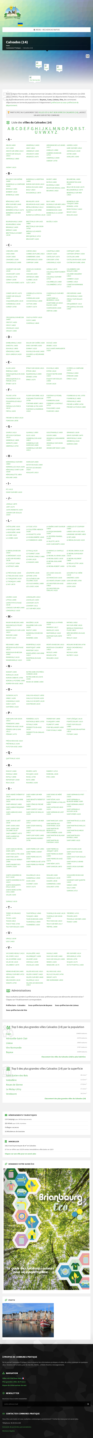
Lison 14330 (71, 586)
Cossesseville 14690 (34, 301)
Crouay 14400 (11, 331)
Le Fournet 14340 (32, 553)
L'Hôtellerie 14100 (13, 526)
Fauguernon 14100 (13, 398)
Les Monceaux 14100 (54, 578)
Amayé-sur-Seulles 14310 (13, 155)
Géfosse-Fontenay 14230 (13, 436)
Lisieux (9, 1043)
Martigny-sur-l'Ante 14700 (54, 637)
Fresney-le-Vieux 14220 (14, 418)
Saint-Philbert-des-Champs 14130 (13, 865)
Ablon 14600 (11, 145)
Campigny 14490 (32, 262)
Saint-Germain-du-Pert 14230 (75, 795)
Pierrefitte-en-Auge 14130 (34, 728)
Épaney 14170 (11, 384)
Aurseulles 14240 (73, 151)
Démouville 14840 (12, 351)
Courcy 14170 (31, 307)
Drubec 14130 (51, 345)
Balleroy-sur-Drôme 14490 (14, 180)
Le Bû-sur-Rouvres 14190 (13, 559)
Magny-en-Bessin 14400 (14, 622)
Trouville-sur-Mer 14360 (76, 919)
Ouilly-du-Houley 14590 (35, 695)
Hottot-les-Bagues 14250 (33, 469)
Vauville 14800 (51, 953)
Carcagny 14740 (52, 259)
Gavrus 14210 (11, 432)
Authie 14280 (71, 154)
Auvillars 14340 (73, 157)
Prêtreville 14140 (13, 744)
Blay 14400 (50, 201)
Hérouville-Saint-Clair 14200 (14, 470)
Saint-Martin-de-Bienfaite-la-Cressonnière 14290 (54, 830)
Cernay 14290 (11, 280)
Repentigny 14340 (12, 780)
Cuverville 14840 (32, 323)
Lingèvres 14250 (73, 578)
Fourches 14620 (52, 411)
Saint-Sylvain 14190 (74, 849)
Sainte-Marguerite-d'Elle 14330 (13, 886)
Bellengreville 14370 (75, 190)
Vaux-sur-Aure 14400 (54, 956)
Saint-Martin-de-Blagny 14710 (55, 836)
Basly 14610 (30, 190)
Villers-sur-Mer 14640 (34, 977)
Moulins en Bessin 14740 (76, 644)
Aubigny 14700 (51, 161)
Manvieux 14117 (52, 627)
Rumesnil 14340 (52, 774)
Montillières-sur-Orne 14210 (35, 654)
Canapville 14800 (52, 251)
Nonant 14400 (11, 672)
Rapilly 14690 (11, 777)
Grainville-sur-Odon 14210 (54, 444)
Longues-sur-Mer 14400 (15, 607)
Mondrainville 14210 (14, 660)
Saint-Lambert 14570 (14, 833)
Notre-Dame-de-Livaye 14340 (34, 678)
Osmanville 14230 (12, 701)
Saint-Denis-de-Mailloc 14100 (35, 813)
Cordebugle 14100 (13, 304)
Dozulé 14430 (51, 343)
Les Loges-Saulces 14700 (53, 574)
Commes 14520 (72, 282)
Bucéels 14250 (51, 221)
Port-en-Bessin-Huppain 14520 (76, 730)
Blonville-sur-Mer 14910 (55, 204)
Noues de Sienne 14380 (34, 682)
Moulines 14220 (52, 658)
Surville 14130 (11, 901)
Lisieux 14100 (71, 583)
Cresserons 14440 (74, 293)
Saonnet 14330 (32, 884)
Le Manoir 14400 (32, 562)
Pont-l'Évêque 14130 (74, 719)
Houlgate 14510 (32, 472)
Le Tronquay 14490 (13, 581)
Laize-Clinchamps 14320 (55, 544)
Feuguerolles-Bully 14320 (14, 402)
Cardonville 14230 (53, 262)
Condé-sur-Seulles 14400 (13, 297)
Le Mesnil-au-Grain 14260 (55, 555)
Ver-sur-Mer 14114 (74, 953)
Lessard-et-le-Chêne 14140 (74, 574)
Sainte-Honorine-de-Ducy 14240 (14, 876)
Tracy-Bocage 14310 (54, 921)
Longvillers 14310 (33, 597)
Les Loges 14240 (32, 586)
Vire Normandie (14, 1047)
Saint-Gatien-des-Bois (17, 1075)
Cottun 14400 (31, 304)
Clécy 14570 (30, 282)
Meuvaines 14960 (12, 644)
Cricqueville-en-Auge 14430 (75, 308)
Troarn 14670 (72, 916)
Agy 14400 (10, 148)
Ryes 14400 (50, 777)
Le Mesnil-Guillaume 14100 (54, 562)
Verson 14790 (72, 959)
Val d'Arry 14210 (12, 956)
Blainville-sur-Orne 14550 (34, 211)
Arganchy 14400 (32, 154)
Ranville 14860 (11, 774)
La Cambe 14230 (12, 538)
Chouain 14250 (31, 274)
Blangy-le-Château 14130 (35, 215)
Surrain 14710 (72, 891)
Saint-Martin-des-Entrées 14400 (73, 836)
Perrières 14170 (32, 719)
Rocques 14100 (32, 774)
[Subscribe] (88, 1404)
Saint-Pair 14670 (12, 857)
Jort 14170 (10, 507)
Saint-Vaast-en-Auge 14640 (74, 853)
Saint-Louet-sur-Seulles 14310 (35, 831)
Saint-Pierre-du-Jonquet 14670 (52, 850)
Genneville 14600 (12, 440)
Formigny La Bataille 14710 (54, 404)
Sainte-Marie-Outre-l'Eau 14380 (14, 891)
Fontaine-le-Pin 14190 (34, 406)
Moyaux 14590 (72, 652)
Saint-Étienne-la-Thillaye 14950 (56, 803)
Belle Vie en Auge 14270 (75, 187)
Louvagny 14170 (32, 603)
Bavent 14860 (51, 179)
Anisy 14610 (30, 148)
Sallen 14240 (11, 895)
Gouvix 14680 (51, 435)
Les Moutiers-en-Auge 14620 (54, 584)
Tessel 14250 (11, 918)
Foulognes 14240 (53, 408)
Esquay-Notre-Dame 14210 (54, 375)
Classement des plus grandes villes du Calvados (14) (65, 1098)
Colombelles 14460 (54, 282)
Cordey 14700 (11, 307)
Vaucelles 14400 (32, 965)
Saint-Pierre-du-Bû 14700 (35, 861)
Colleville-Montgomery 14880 (55, 273)
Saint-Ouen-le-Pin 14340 (15, 854)
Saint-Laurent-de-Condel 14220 (12, 837)
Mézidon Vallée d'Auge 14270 (14, 648)
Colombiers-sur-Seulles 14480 (73, 270)
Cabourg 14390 (12, 251)
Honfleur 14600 (32, 462)
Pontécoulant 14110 (75, 721)
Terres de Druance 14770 (13, 914)
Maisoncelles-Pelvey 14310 (14, 626)
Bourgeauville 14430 (14, 221)
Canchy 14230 (51, 254)
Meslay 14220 (72, 638)
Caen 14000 (10, 254)
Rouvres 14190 (32, 783)
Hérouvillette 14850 (14, 474)
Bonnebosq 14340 (53, 207)
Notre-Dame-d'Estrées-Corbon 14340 (35, 673)
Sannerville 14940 (33, 878)
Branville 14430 (12, 227)
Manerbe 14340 (32, 638)
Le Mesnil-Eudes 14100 (54, 558)
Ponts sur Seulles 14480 (74, 725)
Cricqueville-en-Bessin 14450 (15, 318)
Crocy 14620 (11, 325)
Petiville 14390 (31, 724)
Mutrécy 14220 (72, 655)
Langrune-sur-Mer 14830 (76, 534)
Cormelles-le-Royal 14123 (34, 294)
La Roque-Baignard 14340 (54, 532)
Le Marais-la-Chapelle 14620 (55, 552)
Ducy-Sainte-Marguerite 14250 (55, 349)
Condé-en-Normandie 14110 (75, 285)
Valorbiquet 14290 (33, 956)
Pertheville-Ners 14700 (35, 721)
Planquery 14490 (53, 721)
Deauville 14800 (12, 348)
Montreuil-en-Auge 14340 (33, 659)
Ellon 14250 (10, 368)
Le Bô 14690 (71, 537)
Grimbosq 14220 (73, 441)
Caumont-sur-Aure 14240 (13, 270)
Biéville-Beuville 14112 (34, 207)
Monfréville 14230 (33, 644)
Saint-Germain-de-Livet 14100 (55, 813)
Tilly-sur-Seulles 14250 (15, 927)
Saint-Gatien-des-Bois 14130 (54, 808)
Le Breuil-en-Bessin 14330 (13, 552)
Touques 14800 (32, 916)
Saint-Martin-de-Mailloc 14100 (76, 827)
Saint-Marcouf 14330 (54, 821)
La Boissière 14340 (13, 532)
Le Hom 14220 (31, 559)
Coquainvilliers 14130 (14, 301)
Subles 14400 (72, 885)
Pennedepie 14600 (12, 723)
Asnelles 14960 (52, 150)
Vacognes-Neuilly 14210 (15, 953)
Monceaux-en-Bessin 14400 (14, 653)
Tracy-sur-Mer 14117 (54, 924)
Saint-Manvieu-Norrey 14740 (34, 839)
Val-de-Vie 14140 (12, 962)
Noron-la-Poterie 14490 (15, 680)
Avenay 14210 (11, 167)
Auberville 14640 (52, 158)
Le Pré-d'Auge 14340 (13, 573)
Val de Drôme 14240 (13, 959)
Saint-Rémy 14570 (52, 864)
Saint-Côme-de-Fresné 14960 (34, 805)
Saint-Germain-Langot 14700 (75, 805)
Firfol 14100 (11, 411)
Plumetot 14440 (52, 724)
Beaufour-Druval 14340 (55, 188)
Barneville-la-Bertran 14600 (35, 180)
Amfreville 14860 (12, 159)
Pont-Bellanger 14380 (55, 727)
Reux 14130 (10, 783)
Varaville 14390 (32, 962)
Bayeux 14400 (51, 182)
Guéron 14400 (72, 444)
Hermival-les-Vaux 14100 (15, 467)
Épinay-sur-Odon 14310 (35, 368)
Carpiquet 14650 (73, 251)
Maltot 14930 (31, 630)
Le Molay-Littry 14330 (75, 563)
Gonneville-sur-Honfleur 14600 (32, 444)
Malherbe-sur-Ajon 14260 (34, 626)
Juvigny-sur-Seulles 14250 (14, 514)
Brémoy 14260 (11, 230)
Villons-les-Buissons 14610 (34, 984)
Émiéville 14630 (11, 371)
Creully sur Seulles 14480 (74, 300)
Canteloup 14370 (53, 257)
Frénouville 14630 (74, 401)
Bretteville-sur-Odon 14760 (34, 227)
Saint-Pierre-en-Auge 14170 (54, 860)
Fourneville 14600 (74, 398)
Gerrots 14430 (11, 443)
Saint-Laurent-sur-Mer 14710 (35, 822)
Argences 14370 (32, 157)
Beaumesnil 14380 (73, 179)
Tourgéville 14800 (33, 922)
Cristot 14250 (11, 322)
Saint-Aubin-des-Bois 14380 (14, 813)
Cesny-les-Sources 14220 (33, 270)
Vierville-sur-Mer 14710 (15, 974)
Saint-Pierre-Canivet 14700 (34, 853)
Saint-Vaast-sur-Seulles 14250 (76, 858)
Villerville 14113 (32, 980)
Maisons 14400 (11, 635)
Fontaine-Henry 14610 (34, 403)
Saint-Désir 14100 (53, 799)
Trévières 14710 (73, 913)
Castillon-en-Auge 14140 (76, 259)
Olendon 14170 (12, 695)
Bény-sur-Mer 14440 (13, 204)
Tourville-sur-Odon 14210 (54, 917)
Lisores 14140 (11, 597)
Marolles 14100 (52, 630)
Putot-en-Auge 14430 (14, 746)
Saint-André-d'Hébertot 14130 (15, 795)
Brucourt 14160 (32, 239)
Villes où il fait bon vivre (12, 1378)
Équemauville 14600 (33, 374)
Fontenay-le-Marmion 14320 (34, 410)
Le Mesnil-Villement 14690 (74, 559)
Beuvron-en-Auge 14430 (35, 204)
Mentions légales (8, 1431)
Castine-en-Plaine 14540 (76, 262)
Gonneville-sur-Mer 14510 (34, 449)
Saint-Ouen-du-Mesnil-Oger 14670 (14, 850)
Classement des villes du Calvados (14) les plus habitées (63, 1057)
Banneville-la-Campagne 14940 (15, 185)
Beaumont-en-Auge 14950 (74, 183)
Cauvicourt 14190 (13, 274)
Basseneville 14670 (33, 193)
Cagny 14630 (11, 257)
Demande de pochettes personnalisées (16, 1427)
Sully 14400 (71, 888)
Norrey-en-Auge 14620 (14, 683)
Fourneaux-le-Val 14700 (76, 395)
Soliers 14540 (51, 881)
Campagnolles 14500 (34, 259)
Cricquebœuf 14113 (74, 304)
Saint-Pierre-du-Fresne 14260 (35, 865)
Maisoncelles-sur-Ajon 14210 (15, 631)
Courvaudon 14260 (53, 308)
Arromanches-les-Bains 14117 (55, 146)
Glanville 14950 (32, 432)
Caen (8, 1033)
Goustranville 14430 (54, 432)
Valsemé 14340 (31, 959)
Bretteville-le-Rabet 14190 (14, 234)
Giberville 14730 (12, 446)
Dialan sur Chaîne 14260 (35, 343)
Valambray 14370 (12, 965)
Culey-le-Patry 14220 (34, 317)
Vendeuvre (11, 1093)
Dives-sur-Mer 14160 (34, 345)
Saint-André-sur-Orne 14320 (14, 800)
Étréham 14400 (72, 376)
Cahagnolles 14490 (13, 262)
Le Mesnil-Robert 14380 (55, 566)
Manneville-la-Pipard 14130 (54, 623)
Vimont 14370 (51, 977)
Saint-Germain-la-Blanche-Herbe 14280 (75, 800)
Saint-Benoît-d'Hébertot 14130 (35, 800)
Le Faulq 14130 (31, 551)
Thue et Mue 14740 (13, 924)
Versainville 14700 (74, 956)
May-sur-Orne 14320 (74, 625)
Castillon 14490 (73, 257)
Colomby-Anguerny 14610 (74, 275)
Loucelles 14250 (32, 600)
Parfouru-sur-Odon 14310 (14, 720)
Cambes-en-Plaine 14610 (35, 254)
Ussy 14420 (10, 941)
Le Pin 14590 (71, 566)
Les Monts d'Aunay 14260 (55, 580)
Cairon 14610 (31, 251)
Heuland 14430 (11, 477)
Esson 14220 (51, 384)
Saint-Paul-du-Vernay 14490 (14, 860)
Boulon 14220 (72, 215)
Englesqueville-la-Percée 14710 (13, 380)
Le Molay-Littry (13, 1089)
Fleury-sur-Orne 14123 (35, 395)
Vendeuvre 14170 (52, 965)
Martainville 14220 (53, 633)
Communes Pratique (13, 48)
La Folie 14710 (31, 526)
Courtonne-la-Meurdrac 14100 (52, 299)
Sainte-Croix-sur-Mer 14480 (75, 867)
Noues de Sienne (14, 1084)
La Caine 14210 (11, 535)
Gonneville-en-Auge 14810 (34, 439)
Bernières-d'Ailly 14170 (15, 210)
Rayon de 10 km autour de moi (14, 1385)
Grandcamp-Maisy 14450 (55, 448)
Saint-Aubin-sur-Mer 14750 (34, 795)
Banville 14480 (11, 189)
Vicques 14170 (72, 962)
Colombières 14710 (53, 284)
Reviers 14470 (31, 771)
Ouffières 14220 (12, 707)
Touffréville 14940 (33, 913)
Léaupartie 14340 (32, 573)
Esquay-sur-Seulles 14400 (54, 380)
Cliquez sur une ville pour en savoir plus (20, 1154)
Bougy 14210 (71, 212)
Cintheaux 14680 (32, 277)
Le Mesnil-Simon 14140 (75, 551)
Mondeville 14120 (12, 657)
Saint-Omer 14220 (73, 840)
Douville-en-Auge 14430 (35, 351)
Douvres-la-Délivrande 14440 (35, 355)
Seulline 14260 (52, 875)
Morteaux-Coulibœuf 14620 (54, 648)
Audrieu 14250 (72, 145)
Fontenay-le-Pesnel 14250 (54, 396)
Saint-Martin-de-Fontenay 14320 (52, 841)
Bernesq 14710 (11, 207)
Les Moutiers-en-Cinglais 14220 (53, 589)
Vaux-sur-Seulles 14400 (55, 959)
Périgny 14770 (11, 734)
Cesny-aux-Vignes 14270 (15, 282)
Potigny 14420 (72, 734)
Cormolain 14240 (32, 298)
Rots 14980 (30, 780)
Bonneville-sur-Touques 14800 (73, 202)
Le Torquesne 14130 (13, 578)
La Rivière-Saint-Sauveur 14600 (55, 527)
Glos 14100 (30, 435)
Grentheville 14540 (74, 438)
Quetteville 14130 (13, 758)
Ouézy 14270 (11, 704)
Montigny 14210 (32, 650)
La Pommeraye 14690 (34, 540)
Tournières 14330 (33, 925)
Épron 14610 (31, 371)
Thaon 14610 (11, 921)
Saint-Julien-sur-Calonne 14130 (12, 829)
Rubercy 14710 (52, 771)
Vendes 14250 (51, 962)
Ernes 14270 (30, 379)
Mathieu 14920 (72, 622)
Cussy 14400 (31, 320)
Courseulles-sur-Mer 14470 (55, 294)
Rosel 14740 (31, 777)
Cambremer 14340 (33, 257)
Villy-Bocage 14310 (53, 971)
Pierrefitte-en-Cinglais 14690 (35, 733)
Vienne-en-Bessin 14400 (14, 971)
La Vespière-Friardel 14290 (54, 537)
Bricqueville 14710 (33, 236)
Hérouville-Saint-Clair (16, 1038)
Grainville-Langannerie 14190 (55, 439)
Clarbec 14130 (31, 280)
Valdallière (11, 1080)
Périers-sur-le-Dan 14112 (13, 730)
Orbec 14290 (11, 698)
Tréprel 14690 (51, 927)
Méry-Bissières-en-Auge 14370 (76, 634)
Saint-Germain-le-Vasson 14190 (73, 810)
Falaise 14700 (11, 395)
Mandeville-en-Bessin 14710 (34, 634)
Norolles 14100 (12, 675)
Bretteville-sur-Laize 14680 (34, 222)
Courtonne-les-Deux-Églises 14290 (54, 304)
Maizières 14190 (32, 622)
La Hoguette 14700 (33, 534)
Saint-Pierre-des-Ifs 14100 (34, 858)
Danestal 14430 (12, 345)
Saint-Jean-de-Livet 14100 (13, 822)
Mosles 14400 (51, 652)
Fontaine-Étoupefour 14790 (34, 399)
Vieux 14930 (10, 977)
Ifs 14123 (9, 489)
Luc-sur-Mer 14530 (33, 608)
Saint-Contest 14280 (34, 809)
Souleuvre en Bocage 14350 (75, 876)
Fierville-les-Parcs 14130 (13, 407)
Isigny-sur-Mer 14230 (14, 492)
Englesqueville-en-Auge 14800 (15, 375)
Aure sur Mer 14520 (74, 148)
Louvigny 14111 (32, 606)
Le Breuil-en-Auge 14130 (76, 540)
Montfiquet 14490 (33, 647)
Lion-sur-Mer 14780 (74, 580)
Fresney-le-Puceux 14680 (76, 407)
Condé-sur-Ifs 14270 (14, 293)
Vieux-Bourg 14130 (13, 980)
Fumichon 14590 (12, 420)
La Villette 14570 (52, 541)
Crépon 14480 (51, 311)
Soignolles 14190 (53, 878)
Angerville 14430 (32, 145)
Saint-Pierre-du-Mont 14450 (54, 855)
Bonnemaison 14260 (54, 210)
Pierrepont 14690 (53, 719)
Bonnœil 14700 (72, 206)
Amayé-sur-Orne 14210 (14, 151)
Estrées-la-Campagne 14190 (75, 369)
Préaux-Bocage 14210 (14, 741)
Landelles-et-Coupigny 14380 (75, 527)
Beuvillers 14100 (32, 201)
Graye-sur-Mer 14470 (75, 435)
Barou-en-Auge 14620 (34, 187)
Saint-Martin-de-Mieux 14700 (75, 831)
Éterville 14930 (72, 373)
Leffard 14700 (31, 576)
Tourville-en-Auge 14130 (55, 913)
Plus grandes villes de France (14, 1382)
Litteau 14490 (11, 600)
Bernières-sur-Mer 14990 (13, 214)
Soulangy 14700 (52, 887)
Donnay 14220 (31, 348)
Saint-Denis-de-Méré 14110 (54, 795)
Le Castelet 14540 (13, 563)
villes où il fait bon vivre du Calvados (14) (58, 112)
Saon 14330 (30, 881)
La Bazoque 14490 (13, 529)
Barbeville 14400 (12, 195)
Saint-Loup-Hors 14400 (35, 835)
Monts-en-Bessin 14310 (55, 644)
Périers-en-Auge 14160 (14, 726)
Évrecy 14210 (72, 379)
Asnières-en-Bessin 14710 (53, 154)
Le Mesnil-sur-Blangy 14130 (75, 554)
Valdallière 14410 (33, 953)
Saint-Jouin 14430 (12, 826)
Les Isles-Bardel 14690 (35, 583)
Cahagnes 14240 (12, 259)
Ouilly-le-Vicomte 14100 (35, 701)
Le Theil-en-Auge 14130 (14, 576)
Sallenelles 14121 (33, 875)
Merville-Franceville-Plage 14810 (75, 629)
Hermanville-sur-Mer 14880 (14, 463)
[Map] (46, 71)
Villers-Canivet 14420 (34, 974)
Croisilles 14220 (12, 328)
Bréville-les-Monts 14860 (33, 232)
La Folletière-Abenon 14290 (34, 530)
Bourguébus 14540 (13, 224)
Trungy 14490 (72, 922)
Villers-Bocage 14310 (34, 971)
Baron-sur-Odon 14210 (35, 184)
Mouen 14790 (51, 655)
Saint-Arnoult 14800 (14, 804)
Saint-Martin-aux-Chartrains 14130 (53, 824)
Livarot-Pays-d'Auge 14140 (14, 604)
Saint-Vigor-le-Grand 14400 (75, 862)
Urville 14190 (11, 938)
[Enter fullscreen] (87, 56)
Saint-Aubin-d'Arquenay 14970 (15, 808)
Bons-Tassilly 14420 (74, 209)
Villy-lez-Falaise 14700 (54, 974)
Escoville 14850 (52, 368)
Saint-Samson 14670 (54, 866)
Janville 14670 (11, 504)
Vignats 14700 (11, 983)
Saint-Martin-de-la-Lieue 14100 (76, 822)
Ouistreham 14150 (33, 704)
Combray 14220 (72, 279)
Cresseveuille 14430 (74, 296)
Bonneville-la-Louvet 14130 (54, 214)
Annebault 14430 (32, 151)
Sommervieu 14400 (53, 884)
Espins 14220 (51, 371)
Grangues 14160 (73, 432)
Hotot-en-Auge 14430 (34, 465)
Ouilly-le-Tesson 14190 (35, 698)
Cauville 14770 (11, 277)
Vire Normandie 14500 (54, 980)
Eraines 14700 (31, 377)
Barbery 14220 (11, 192)
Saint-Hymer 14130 (74, 814)
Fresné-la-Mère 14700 (75, 404)
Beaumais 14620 (52, 191)
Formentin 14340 (52, 400)
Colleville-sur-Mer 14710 (53, 278)
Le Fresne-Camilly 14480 (35, 556)
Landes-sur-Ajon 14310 (76, 531)
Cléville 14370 (51, 269)
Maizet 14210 (11, 638)
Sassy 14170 (31, 887)
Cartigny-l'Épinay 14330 (76, 254)
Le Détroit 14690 (12, 566)
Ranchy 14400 (11, 771)
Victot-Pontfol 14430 (75, 965)
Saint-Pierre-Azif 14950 (35, 849)
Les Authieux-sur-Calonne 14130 (33, 579)
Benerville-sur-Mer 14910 (74, 194)
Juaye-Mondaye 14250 (14, 510)
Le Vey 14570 (10, 584)
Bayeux (9, 1052)
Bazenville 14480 (52, 185)
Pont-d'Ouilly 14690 (54, 730)
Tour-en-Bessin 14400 (34, 919)
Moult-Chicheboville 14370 (75, 648)
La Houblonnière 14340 (35, 537)
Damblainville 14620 (13, 343)
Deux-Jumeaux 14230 (13, 354)
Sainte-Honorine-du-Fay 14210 (15, 881)
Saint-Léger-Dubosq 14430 (34, 827)
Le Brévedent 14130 (13, 555)
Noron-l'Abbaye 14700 (14, 678)
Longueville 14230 (13, 610)
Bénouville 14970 (12, 201)
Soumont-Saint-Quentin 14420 (76, 881)
